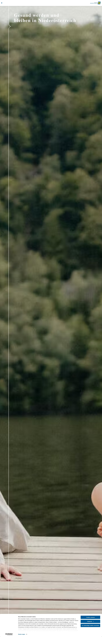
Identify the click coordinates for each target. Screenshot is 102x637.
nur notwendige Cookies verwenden (90, 625)
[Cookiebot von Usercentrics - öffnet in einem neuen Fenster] (9, 634)
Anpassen (89, 621)
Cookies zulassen (90, 617)
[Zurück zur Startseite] (95, 3)
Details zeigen (21, 634)
